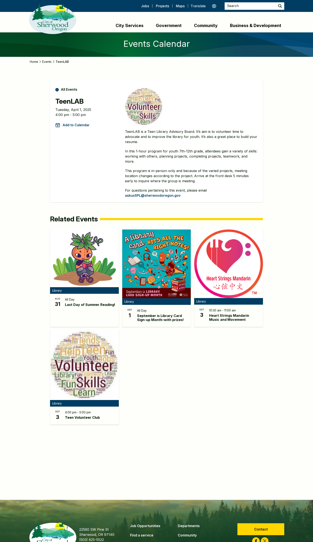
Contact (261, 529)
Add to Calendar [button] (76, 125)
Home (34, 61)
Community (206, 25)
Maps (180, 6)
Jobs (145, 6)
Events (47, 61)
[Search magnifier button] (280, 6)
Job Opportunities (145, 526)
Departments (189, 526)
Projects (162, 6)
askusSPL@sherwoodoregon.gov (153, 195)
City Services (130, 25)
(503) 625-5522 (91, 540)
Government (169, 25)
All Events (69, 89)
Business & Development (255, 25)
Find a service (141, 535)
